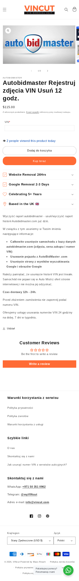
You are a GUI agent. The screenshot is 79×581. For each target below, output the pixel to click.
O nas (11, 447)
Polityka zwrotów (17, 416)
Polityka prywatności (20, 407)
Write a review (39, 364)
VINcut (16, 562)
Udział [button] (11, 328)
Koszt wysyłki (32, 112)
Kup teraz (39, 161)
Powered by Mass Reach (33, 562)
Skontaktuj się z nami (20, 456)
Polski (61, 540)
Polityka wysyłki (31, 573)
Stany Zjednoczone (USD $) (27, 540)
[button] (5, 10)
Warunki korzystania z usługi (25, 424)
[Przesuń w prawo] (48, 71)
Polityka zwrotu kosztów (62, 562)
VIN (7, 121)
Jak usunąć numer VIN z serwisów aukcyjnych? (37, 464)
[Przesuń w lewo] (31, 71)
